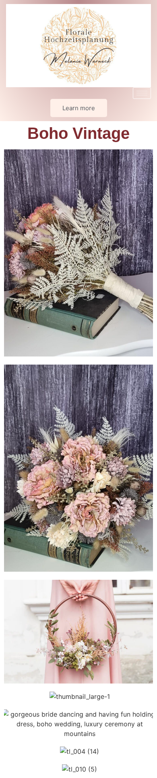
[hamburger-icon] (142, 93)
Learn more (78, 108)
